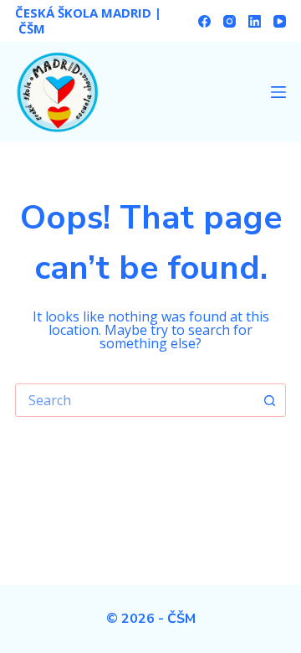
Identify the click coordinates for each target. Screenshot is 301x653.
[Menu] (278, 92)
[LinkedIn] (254, 21)
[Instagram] (229, 21)
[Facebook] (204, 21)
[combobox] (134, 400)
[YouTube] (279, 21)
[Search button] (269, 400)
